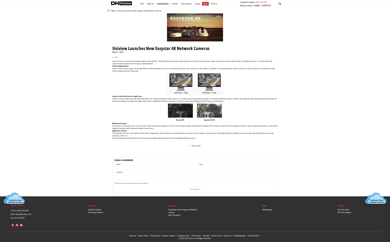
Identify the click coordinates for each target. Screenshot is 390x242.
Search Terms (216, 235)
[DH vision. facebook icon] (12, 224)
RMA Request (267, 209)
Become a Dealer (169, 235)
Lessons (171, 212)
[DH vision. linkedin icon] (17, 224)
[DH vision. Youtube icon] (21, 224)
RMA (264, 205)
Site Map (206, 235)
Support (172, 205)
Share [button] (116, 57)
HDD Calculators (174, 215)
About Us (133, 235)
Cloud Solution (253, 235)
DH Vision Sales (343, 209)
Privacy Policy (155, 235)
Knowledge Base (240, 235)
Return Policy (143, 235)
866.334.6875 (261, 2)
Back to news (196, 145)
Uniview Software (94, 209)
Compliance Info (183, 235)
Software (92, 205)
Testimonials (196, 235)
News (113, 10)
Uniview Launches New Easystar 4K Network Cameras (139, 10)
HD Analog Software (95, 212)
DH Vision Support (344, 212)
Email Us (341, 205)
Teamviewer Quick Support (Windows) (182, 209)
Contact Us (228, 235)
